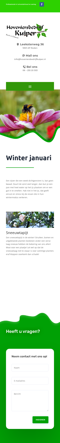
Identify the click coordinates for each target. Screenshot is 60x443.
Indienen (40, 420)
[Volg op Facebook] (41, 4)
